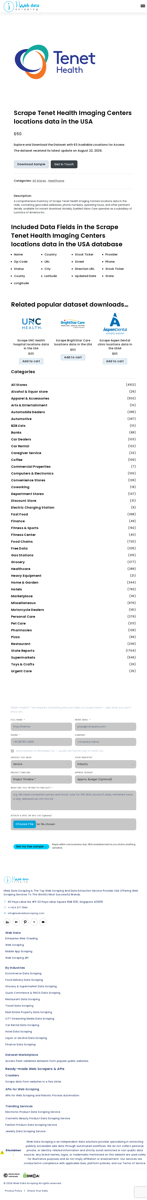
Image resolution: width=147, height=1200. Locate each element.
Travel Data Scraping (19, 1006)
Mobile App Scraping (18, 951)
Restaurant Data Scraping (22, 999)
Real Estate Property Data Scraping (28, 1012)
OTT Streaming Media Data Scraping (29, 1018)
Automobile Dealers (28, 412)
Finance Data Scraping (20, 1044)
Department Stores (27, 494)
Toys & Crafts (22, 664)
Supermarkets (23, 657)
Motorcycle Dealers (27, 609)
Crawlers (12, 1075)
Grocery (18, 562)
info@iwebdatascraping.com (26, 913)
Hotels (16, 589)
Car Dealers (21, 439)
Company (80, 735)
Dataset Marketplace (21, 1055)
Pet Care (18, 623)
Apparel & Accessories (30, 398)
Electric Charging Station (32, 507)
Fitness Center (23, 534)
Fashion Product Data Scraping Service (31, 1125)
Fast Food (19, 514)
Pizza (15, 637)
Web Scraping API (17, 958)
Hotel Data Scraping (18, 1031)
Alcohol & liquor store (29, 391)
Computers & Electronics (32, 473)
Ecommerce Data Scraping (23, 973)
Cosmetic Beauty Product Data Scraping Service (37, 1118)
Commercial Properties (31, 466)
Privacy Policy (13, 1190)
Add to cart (31, 361)
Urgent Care (21, 671)
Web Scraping (14, 945)
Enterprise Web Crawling (21, 938)
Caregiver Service (26, 453)
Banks (16, 432)
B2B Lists (18, 425)
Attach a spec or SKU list (31, 815)
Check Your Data (37, 1190)
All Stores (39, 181)
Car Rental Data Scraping (22, 1025)
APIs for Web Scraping (22, 1089)
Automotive (21, 419)
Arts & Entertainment (29, 405)
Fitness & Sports (25, 528)
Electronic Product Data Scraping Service (32, 1112)
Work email (83, 719)
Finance (18, 521)
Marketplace (22, 596)
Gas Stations (22, 555)
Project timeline (20, 772)
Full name (18, 719)
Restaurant (20, 644)
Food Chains (22, 541)
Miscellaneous (23, 603)
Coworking (20, 487)
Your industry (84, 757)
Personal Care (23, 616)
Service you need (21, 757)
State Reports (22, 650)
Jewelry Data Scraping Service (25, 1131)
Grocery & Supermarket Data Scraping (31, 986)
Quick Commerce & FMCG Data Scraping (32, 993)
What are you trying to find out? (32, 787)
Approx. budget (84, 772)
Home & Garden (24, 582)
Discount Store (23, 500)
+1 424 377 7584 (18, 907)
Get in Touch (64, 164)
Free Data (19, 548)
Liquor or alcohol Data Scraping (26, 1038)
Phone (15, 735)
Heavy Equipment (26, 575)
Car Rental (20, 446)
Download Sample (31, 164)
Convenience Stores (28, 480)
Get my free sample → (31, 846)
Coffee (17, 459)
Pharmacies (21, 630)
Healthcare (56, 181)
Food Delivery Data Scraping (24, 980)
